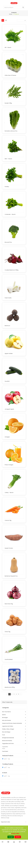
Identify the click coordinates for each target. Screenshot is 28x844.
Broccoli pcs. (8, 242)
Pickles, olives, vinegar (8, 729)
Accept (11, 837)
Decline (18, 837)
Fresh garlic (8, 298)
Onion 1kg (7, 631)
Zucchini (7, 381)
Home (10, 14)
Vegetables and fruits (8, 743)
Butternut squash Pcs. (11, 576)
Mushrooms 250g (10, 687)
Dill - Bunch (8, 47)
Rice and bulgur (6, 732)
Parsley (7, 186)
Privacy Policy (15, 833)
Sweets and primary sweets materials (12, 723)
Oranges (7, 437)
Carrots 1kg (8, 520)
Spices (4, 714)
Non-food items (6, 711)
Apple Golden (9, 353)
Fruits (3, 748)
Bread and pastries (7, 740)
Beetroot (7, 325)
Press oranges (9, 464)
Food (3, 735)
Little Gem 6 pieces (10, 75)
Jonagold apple (9, 409)
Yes (9, 759)
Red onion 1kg (9, 604)
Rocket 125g (8, 103)
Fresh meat (5, 751)
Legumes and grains (7, 726)
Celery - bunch (9, 492)
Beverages (5, 717)
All (4, 759)
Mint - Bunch (8, 158)
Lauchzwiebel (9, 659)
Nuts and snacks (6, 720)
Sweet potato (9, 548)
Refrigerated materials (8, 737)
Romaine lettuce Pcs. (11, 131)
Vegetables (5, 746)
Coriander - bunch (10, 214)
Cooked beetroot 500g (11, 270)
